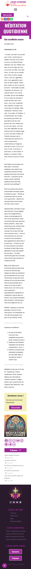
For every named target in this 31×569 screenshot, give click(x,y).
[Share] (4, 565)
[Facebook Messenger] (6, 444)
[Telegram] (10, 444)
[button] (28, 16)
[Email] (18, 440)
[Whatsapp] (14, 440)
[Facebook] (6, 440)
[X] (10, 440)
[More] (14, 444)
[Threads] (22, 440)
